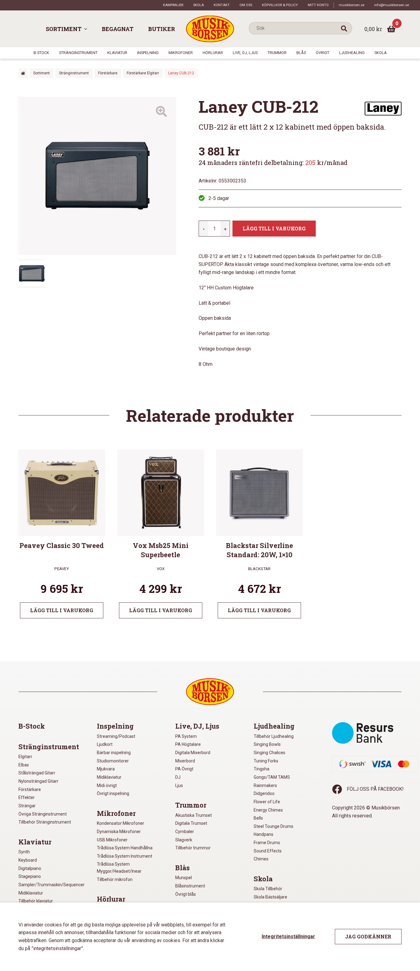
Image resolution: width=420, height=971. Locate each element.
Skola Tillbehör (268, 888)
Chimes (261, 858)
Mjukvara (106, 768)
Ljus (179, 785)
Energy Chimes (268, 810)
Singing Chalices (269, 752)
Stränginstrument (78, 52)
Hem (23, 73)
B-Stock (41, 52)
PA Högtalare (188, 744)
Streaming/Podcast (116, 736)
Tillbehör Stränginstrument (44, 822)
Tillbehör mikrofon (115, 879)
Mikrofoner (180, 52)
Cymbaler (184, 831)
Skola (198, 5)
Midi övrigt (107, 785)
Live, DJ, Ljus (245, 52)
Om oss (246, 5)
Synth (24, 851)
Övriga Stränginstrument (42, 814)
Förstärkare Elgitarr (143, 73)
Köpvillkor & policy (280, 5)
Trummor (277, 52)
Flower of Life (267, 801)
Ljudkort (105, 744)
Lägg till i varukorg (274, 228)
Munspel (183, 877)
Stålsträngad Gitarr (36, 772)
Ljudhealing (352, 52)
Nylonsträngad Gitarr (38, 781)
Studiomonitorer (113, 760)
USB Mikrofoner (112, 839)
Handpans (263, 834)
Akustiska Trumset (193, 815)
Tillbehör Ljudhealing (274, 736)
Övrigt (322, 52)
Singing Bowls (267, 744)
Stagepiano (29, 876)
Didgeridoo (264, 793)
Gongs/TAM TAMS (272, 777)
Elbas (23, 764)
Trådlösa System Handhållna (125, 847)
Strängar (27, 805)
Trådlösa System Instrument (124, 856)
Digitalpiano (29, 868)
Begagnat (117, 29)
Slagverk (183, 839)
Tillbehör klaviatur (35, 901)
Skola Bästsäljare (270, 897)
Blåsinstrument (190, 885)
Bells (258, 818)
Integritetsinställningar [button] (288, 936)
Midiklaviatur (30, 893)
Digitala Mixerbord (192, 752)
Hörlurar (213, 52)
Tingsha (261, 768)
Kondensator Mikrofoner (120, 823)
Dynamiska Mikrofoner (119, 831)
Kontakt (222, 5)
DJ (177, 777)
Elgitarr (25, 756)
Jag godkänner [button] (368, 936)
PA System (186, 736)
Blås (301, 52)
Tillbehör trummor (193, 847)
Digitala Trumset (191, 823)
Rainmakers (265, 785)
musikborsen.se (351, 5)
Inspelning (148, 52)
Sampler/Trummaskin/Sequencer (51, 884)
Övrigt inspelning (113, 793)
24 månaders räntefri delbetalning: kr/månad (273, 162)
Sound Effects (268, 850)
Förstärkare (107, 73)
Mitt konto (318, 5)
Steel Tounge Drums (273, 826)
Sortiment (63, 29)
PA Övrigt (184, 768)
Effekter (26, 797)
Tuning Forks (266, 760)
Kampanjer (173, 5)
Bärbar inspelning (114, 752)
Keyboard (27, 860)
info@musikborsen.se (391, 5)
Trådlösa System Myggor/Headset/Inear (119, 868)
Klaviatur (117, 52)
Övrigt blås (185, 894)
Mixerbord (185, 760)
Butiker (161, 29)
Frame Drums (267, 842)
